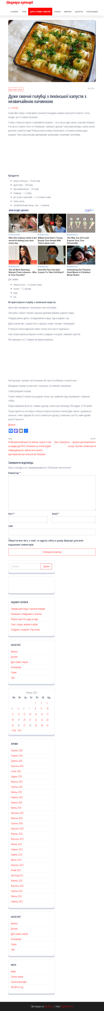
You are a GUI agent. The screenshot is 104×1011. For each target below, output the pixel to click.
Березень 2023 (17, 865)
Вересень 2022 (17, 886)
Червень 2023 (17, 849)
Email (55, 513)
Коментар (14, 473)
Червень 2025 (17, 797)
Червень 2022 (17, 901)
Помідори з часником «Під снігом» (25, 629)
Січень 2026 (16, 771)
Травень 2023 (16, 854)
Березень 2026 (17, 766)
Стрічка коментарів (18, 982)
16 (42, 714)
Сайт (10, 526)
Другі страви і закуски (40, 11)
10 (47, 708)
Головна (14, 11)
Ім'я (11, 513)
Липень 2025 (16, 792)
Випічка (67, 11)
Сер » (20, 730)
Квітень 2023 (16, 859)
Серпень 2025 (17, 787)
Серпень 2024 (17, 823)
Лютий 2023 (16, 870)
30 (42, 725)
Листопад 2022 (17, 875)
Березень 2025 (17, 813)
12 (19, 714)
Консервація (92, 11)
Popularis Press (67, 1006)
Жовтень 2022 (17, 880)
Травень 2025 (16, 802)
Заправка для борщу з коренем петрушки (28, 608)
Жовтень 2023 (17, 833)
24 (47, 719)
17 (47, 714)
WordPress (48, 1006)
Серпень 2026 (17, 750)
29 (36, 725)
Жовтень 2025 (17, 781)
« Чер (13, 730)
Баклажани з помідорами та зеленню (26, 614)
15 (36, 714)
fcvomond (14, 108)
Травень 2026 (16, 761)
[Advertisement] (52, 156)
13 (24, 714)
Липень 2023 (16, 844)
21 (30, 719)
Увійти (13, 971)
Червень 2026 (17, 755)
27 (24, 725)
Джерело (12, 424)
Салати (57, 11)
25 (13, 725)
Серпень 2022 (17, 891)
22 (36, 719)
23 (42, 719)
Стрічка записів (17, 976)
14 (30, 714)
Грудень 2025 (16, 776)
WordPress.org (17, 987)
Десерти (79, 11)
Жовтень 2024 (17, 818)
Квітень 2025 (16, 807)
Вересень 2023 (17, 839)
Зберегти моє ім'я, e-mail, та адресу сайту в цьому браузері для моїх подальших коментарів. (45, 542)
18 (13, 719)
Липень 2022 (16, 896)
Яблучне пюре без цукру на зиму (24, 619)
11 (13, 714)
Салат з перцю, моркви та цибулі (24, 624)
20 (24, 719)
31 (47, 725)
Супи (24, 11)
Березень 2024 (17, 828)
